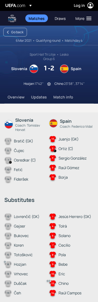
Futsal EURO (12, 18)
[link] (36, 18)
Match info (63, 97)
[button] (82, 18)
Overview (16, 97)
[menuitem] (37, 18)
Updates (39, 97)
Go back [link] (17, 32)
